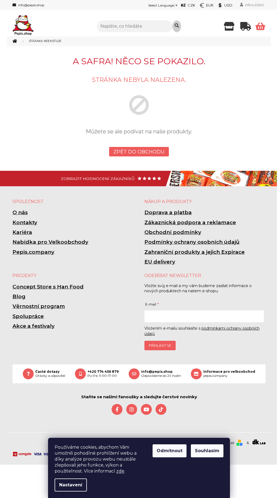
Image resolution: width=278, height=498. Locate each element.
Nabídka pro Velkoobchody (50, 242)
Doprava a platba (168, 212)
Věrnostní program (38, 306)
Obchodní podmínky (172, 232)
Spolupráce (28, 316)
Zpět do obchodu (139, 152)
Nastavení (70, 484)
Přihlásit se (160, 345)
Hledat (176, 26)
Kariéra (22, 232)
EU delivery (159, 262)
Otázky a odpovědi (50, 373)
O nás (20, 212)
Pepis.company (33, 252)
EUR (209, 5)
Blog (19, 296)
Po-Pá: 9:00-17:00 (103, 373)
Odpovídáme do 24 (161, 373)
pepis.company (229, 373)
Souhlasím (207, 450)
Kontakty (24, 222)
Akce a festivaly (33, 326)
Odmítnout (169, 450)
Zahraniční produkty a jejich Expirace (194, 252)
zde (120, 471)
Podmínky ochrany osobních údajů (191, 242)
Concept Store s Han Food (48, 287)
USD (228, 5)
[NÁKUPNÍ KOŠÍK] (260, 26)
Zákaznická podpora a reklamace (190, 222)
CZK (191, 5)
